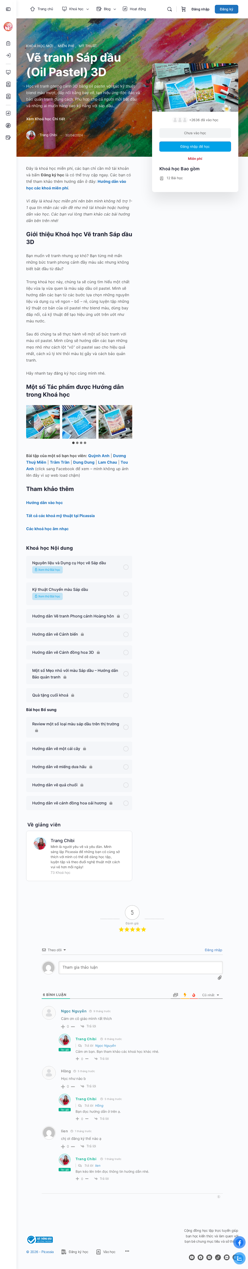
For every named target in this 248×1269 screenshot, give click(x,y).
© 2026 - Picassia (40, 1252)
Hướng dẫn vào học (44, 502)
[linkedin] (227, 1257)
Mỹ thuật (88, 46)
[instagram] (209, 1257)
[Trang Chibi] (40, 843)
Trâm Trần (60, 462)
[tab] (73, 443)
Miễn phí (66, 46)
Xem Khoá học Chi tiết (46, 119)
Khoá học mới (40, 46)
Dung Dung (83, 462)
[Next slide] (128, 422)
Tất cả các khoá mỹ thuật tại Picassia (60, 515)
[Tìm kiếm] (169, 9)
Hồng (99, 1105)
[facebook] (200, 1257)
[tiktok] (218, 1257)
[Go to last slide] (30, 422)
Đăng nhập (200, 9)
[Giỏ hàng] (183, 9)
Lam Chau (107, 462)
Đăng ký (226, 9)
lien (98, 1165)
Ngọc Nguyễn (74, 1011)
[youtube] (192, 1257)
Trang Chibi (62, 840)
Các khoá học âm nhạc (47, 528)
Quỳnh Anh (98, 455)
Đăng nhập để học (195, 146)
